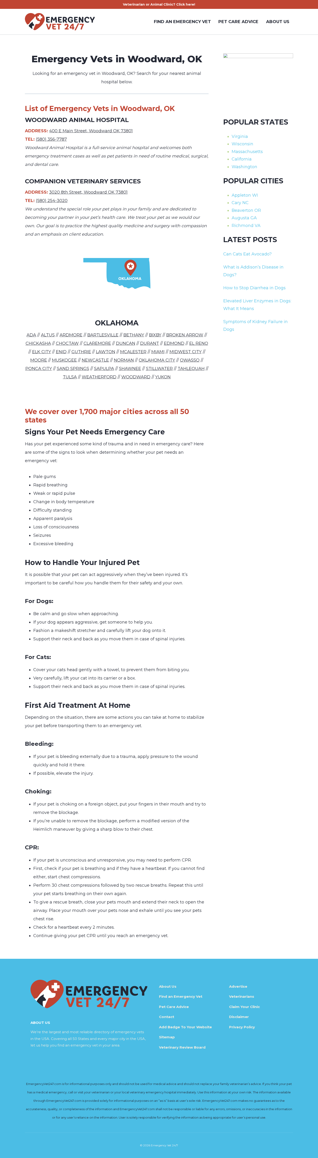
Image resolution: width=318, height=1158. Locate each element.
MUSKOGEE (64, 360)
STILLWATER (159, 368)
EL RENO (198, 343)
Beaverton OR (246, 210)
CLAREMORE (97, 343)
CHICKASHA (38, 343)
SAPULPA (104, 368)
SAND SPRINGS (73, 368)
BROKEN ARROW (184, 335)
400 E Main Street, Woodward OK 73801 (91, 130)
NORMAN (124, 360)
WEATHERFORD (99, 377)
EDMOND (174, 343)
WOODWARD (135, 377)
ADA (31, 335)
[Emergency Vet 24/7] (60, 21)
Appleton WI (245, 195)
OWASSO (190, 360)
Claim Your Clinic (244, 1007)
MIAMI (158, 351)
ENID (61, 351)
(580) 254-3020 (52, 200)
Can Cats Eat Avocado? (247, 254)
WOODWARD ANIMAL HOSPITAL (77, 120)
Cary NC (240, 202)
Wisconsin (242, 143)
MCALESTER (133, 351)
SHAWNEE (130, 368)
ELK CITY (41, 351)
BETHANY (133, 335)
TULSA (70, 377)
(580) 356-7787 (51, 139)
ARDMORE (71, 335)
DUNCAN (125, 343)
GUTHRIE (81, 351)
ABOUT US (277, 21)
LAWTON (105, 351)
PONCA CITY (38, 368)
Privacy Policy (242, 1027)
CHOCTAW (67, 343)
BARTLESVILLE (102, 335)
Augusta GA (244, 217)
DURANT (149, 343)
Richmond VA (246, 225)
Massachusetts (247, 151)
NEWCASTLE (95, 360)
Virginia (240, 136)
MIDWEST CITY (185, 351)
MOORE (38, 360)
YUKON (163, 377)
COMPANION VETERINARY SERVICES (83, 181)
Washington (244, 166)
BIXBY (155, 335)
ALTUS (48, 335)
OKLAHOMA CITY (157, 360)
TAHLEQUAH (191, 368)
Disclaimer (239, 1017)
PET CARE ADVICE (238, 21)
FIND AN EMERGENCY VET (182, 21)
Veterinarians (241, 996)
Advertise (238, 986)
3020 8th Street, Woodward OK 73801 (88, 192)
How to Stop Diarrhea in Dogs (254, 287)
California (242, 159)
